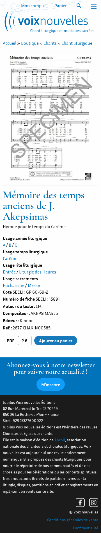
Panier (60, 5)
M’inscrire (50, 384)
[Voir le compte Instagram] (93, 502)
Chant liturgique (76, 43)
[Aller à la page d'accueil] (48, 23)
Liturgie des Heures (37, 272)
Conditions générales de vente (72, 519)
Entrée (9, 272)
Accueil (9, 43)
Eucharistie (13, 285)
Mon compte (33, 5)
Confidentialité (85, 527)
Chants (50, 43)
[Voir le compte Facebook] (80, 502)
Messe (34, 285)
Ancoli (59, 439)
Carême (10, 258)
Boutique (30, 43)
